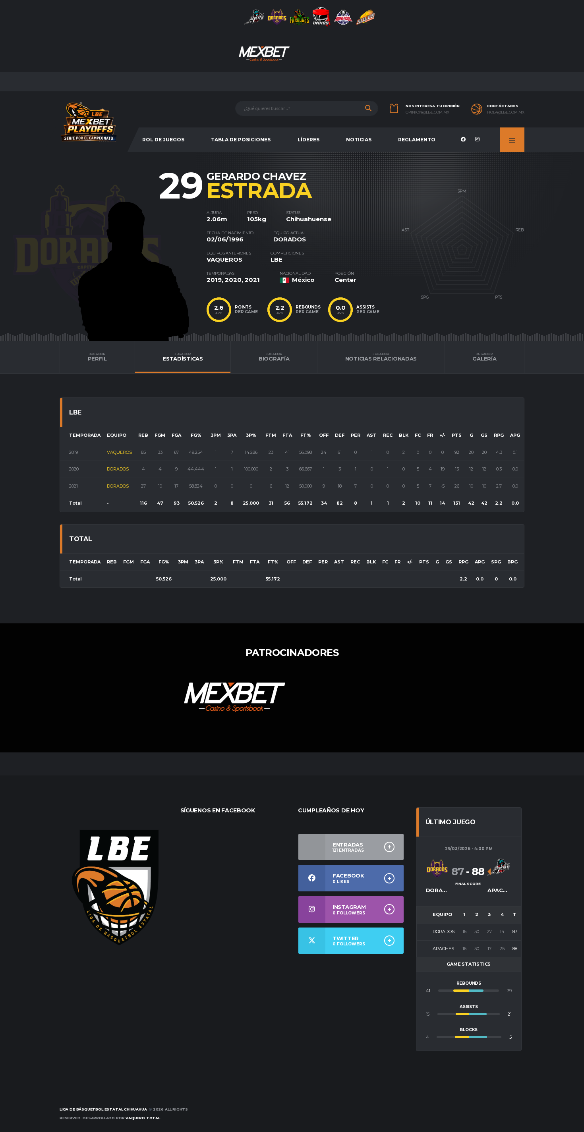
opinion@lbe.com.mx (427, 112)
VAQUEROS (224, 259)
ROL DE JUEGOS (163, 140)
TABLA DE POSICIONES (241, 140)
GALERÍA (484, 357)
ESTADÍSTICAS (182, 357)
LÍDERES (308, 140)
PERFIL (97, 357)
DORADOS (289, 239)
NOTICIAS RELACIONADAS (381, 357)
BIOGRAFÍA (274, 357)
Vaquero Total (143, 1118)
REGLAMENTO (416, 140)
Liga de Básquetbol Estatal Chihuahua (103, 1109)
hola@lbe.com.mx (505, 112)
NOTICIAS (358, 140)
